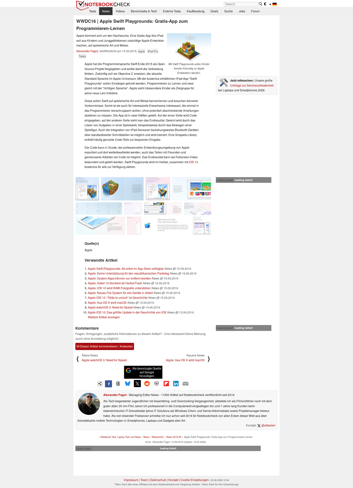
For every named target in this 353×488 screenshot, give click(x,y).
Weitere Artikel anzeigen (104, 317)
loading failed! (225, 180)
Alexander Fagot (87, 51)
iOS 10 (193, 162)
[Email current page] (185, 383)
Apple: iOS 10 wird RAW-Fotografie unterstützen (119, 288)
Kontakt (173, 480)
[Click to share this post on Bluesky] (127, 383)
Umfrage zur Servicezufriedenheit (252, 85)
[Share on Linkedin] (175, 383)
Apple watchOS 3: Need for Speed (110, 307)
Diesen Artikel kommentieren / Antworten (106, 346)
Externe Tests (172, 11)
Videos (120, 11)
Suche (228, 11)
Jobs (242, 11)
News (106, 11)
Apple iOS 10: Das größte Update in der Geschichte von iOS (127, 312)
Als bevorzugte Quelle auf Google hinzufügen (146, 372)
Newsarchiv (158, 437)
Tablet (82, 56)
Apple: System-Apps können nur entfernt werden (119, 278)
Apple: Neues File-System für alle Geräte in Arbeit (120, 293)
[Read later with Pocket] (156, 383)
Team (144, 480)
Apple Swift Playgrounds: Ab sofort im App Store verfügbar (126, 268)
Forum (255, 11)
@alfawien (268, 425)
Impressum (131, 480)
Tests (92, 11)
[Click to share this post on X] (137, 383)
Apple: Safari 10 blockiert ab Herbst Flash (115, 283)
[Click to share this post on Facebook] (108, 383)
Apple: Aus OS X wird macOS (107, 302)
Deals (214, 11)
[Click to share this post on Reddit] (146, 383)
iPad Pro (153, 51)
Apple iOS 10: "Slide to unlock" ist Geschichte (117, 297)
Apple (141, 51)
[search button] (260, 4)
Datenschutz (158, 480)
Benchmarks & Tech (144, 11)
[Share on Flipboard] (166, 383)
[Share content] (99, 383)
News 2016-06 (173, 437)
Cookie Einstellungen (195, 480)
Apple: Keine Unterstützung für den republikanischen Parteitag (128, 273)
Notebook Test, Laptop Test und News (121, 437)
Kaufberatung (195, 11)
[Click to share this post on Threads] (118, 383)
